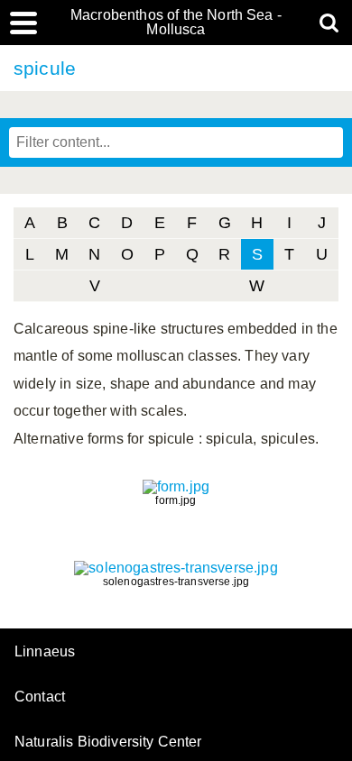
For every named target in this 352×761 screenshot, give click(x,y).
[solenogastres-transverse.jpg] (175, 567)
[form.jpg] (176, 486)
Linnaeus (44, 652)
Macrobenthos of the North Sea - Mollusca (176, 22)
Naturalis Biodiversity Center (108, 742)
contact (39, 696)
